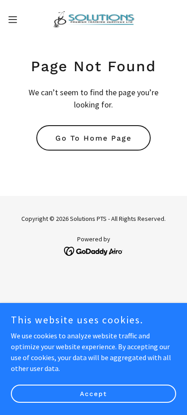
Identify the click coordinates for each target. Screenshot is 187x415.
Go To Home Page (93, 138)
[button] (17, 19)
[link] (93, 19)
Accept (93, 393)
